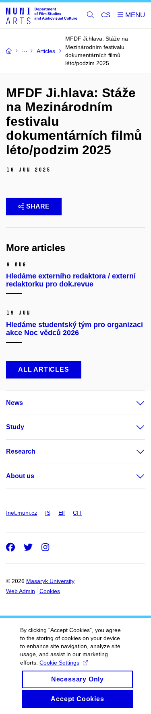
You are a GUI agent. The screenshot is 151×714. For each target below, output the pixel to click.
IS (47, 512)
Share (38, 206)
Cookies (49, 591)
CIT (77, 512)
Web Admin (20, 591)
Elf (61, 512)
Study (15, 426)
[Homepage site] (41, 15)
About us (20, 476)
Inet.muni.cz (21, 512)
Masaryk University (50, 581)
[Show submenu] (132, 403)
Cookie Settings (59, 662)
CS (105, 15)
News (14, 402)
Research (20, 451)
